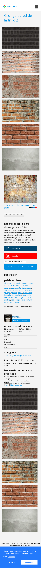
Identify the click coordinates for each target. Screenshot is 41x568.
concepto (8, 285)
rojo (18, 300)
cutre (22, 285)
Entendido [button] (29, 562)
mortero (14, 297)
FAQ (7, 385)
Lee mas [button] (11, 557)
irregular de (9, 295)
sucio (23, 300)
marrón (7, 297)
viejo (12, 302)
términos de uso (16, 385)
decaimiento (16, 288)
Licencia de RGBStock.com (19, 360)
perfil (16, 320)
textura (29, 300)
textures (17, 355)
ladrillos (18, 295)
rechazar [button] (12, 562)
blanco (24, 283)
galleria (25, 320)
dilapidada (8, 290)
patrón (28, 297)
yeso (17, 302)
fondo (15, 290)
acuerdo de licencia (32, 543)
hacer (20, 292)
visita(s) (12, 205)
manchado (26, 295)
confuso (16, 285)
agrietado (17, 283)
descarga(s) (24, 205)
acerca (27, 545)
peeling (7, 300)
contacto (19, 543)
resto (13, 300)
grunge (7, 292)
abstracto (8, 283)
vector (6, 302)
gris (26, 290)
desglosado (26, 288)
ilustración (27, 292)
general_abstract (26, 355)
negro (21, 297)
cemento (31, 283)
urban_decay (8, 355)
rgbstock (12, 6)
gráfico (14, 292)
